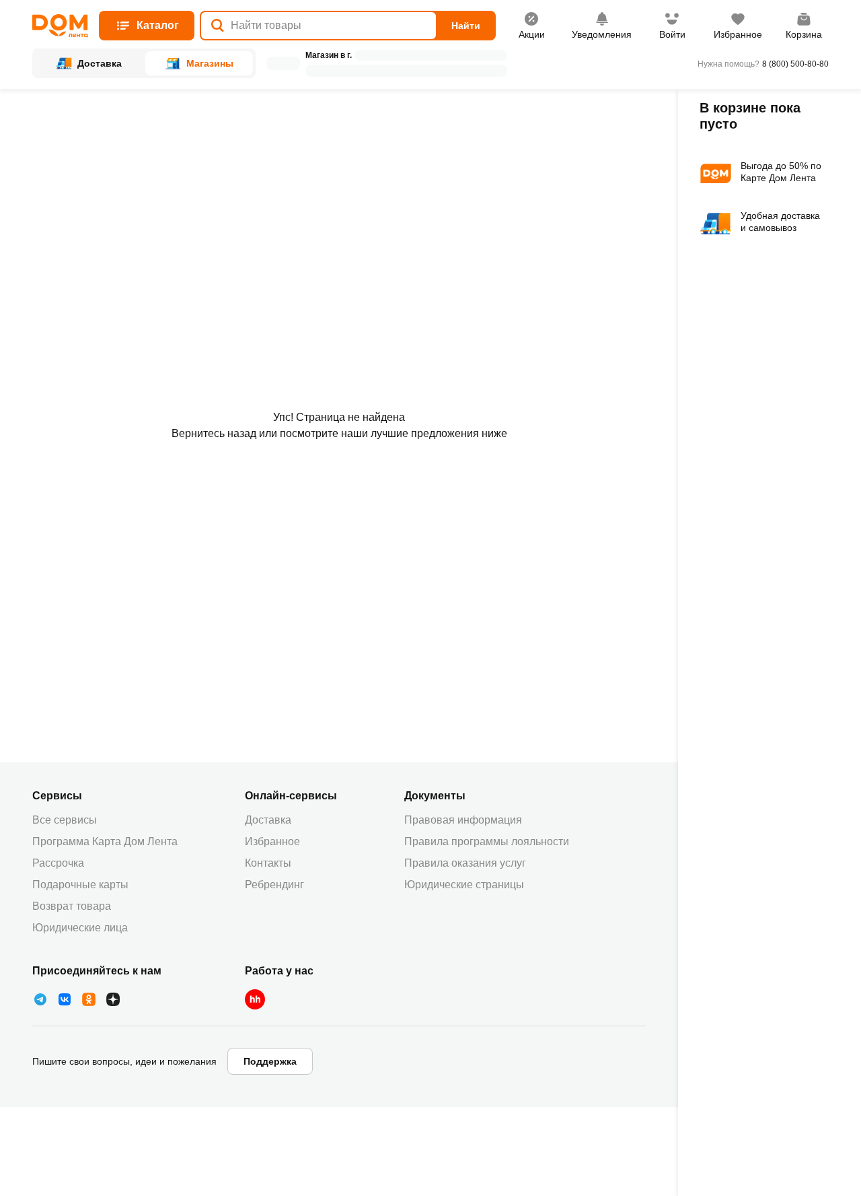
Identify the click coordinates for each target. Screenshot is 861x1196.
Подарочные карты (80, 884)
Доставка (268, 820)
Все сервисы (64, 820)
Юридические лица (80, 927)
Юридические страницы (464, 884)
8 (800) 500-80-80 (795, 64)
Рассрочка (58, 863)
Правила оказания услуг (465, 863)
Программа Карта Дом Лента (105, 841)
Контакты (268, 863)
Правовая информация (463, 820)
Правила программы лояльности (486, 841)
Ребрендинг (274, 884)
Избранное (272, 841)
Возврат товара (71, 906)
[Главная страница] (60, 26)
